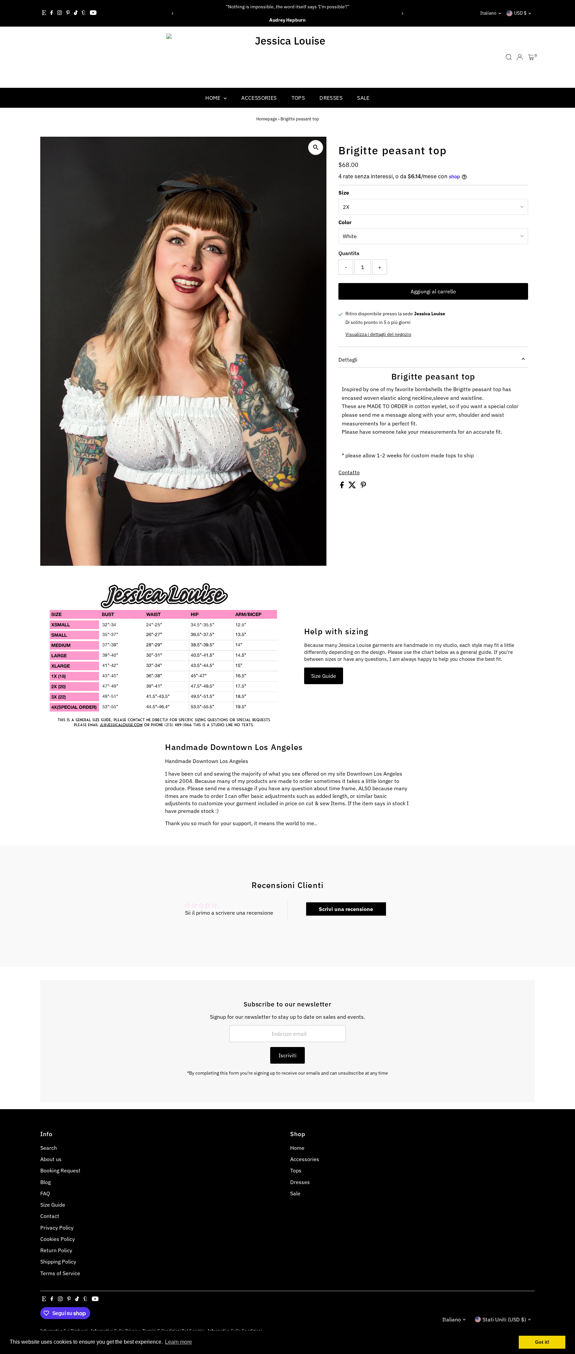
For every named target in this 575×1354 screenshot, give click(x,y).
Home (213, 97)
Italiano (488, 13)
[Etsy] (44, 13)
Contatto (349, 472)
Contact (49, 1216)
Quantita (348, 253)
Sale (363, 97)
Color (344, 222)
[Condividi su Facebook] (342, 486)
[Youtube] (93, 13)
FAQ (45, 1193)
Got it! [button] (542, 1342)
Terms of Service (60, 1273)
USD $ (520, 13)
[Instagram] (60, 13)
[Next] (402, 13)
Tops (298, 97)
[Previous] (172, 13)
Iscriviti (287, 1055)
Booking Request (60, 1170)
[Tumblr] (83, 13)
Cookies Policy (57, 1239)
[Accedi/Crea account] (520, 57)
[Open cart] (531, 57)
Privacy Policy (57, 1227)
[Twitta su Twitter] (352, 486)
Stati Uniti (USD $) (504, 1319)
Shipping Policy (58, 1261)
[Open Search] (509, 57)
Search (48, 1147)
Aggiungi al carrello (433, 291)
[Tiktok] (75, 13)
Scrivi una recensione (346, 909)
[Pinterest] (68, 13)
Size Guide (323, 676)
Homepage (266, 119)
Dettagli (347, 359)
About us (51, 1159)
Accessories (259, 97)
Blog (45, 1182)
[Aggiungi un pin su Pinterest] (363, 486)
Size (343, 192)
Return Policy (56, 1250)
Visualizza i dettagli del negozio (378, 334)
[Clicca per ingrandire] (315, 147)
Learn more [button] (178, 1342)
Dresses (330, 97)
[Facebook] (52, 13)
